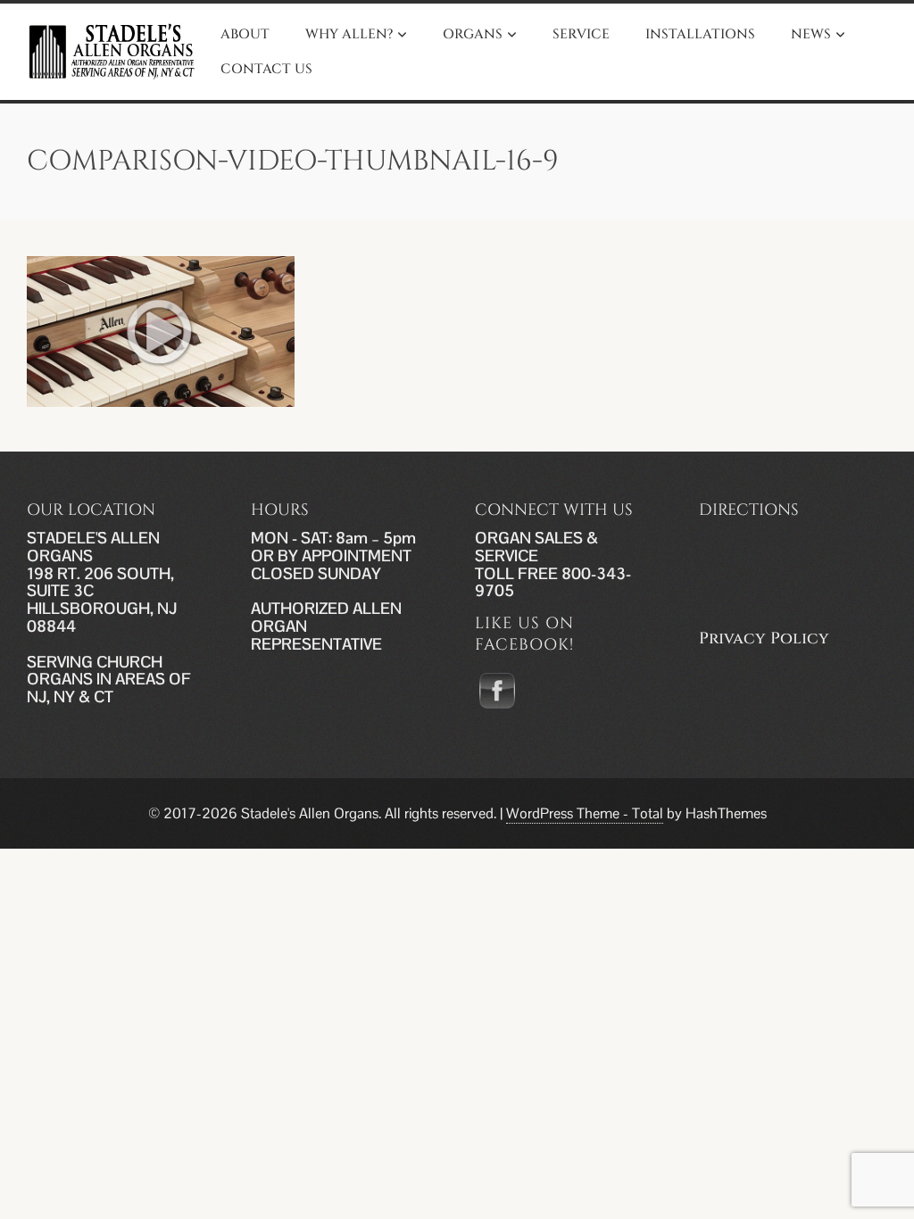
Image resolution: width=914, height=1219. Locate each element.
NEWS (811, 34)
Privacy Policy (764, 638)
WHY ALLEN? (349, 34)
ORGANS (473, 34)
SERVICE (581, 34)
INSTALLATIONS (700, 34)
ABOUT (245, 34)
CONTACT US (266, 69)
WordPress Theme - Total (584, 813)
